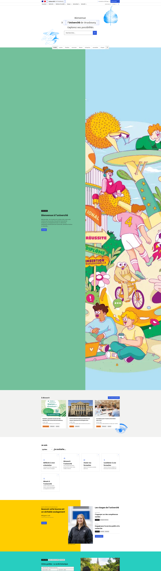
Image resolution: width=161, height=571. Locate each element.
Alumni (80, 47)
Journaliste (95, 47)
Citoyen (102, 47)
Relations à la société (60, 4)
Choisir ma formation (87, 464)
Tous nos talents (99, 536)
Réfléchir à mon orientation (49, 464)
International (75, 4)
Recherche (51, 4)
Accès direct (107, 4)
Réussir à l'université (47, 482)
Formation (44, 4)
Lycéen (61, 47)
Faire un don (113, 1)
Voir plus (44, 229)
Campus (68, 4)
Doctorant (74, 47)
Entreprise (87, 47)
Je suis (113, 4)
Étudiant (67, 47)
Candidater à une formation (110, 464)
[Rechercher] (118, 4)
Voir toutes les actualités (114, 397)
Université (83, 4)
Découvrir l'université (67, 462)
